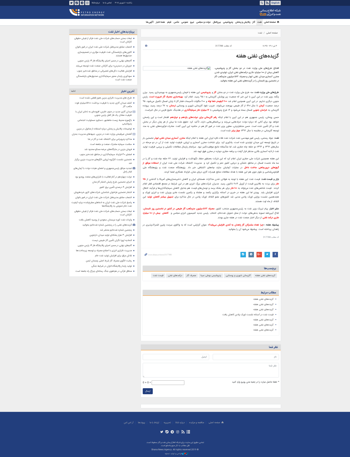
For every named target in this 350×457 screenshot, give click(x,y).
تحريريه (167, 423)
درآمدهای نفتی (175, 276)
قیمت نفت (158, 276)
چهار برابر (236, 131)
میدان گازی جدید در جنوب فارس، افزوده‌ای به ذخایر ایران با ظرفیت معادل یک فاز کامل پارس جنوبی (103, 113)
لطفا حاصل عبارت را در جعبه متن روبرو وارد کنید (255, 382)
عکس (176, 22)
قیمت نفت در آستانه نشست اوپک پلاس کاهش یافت (247, 314)
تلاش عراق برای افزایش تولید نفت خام (113, 256)
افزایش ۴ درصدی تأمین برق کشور (116, 187)
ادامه (73, 91)
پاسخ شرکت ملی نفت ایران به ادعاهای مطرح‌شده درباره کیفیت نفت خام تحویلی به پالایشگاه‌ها (101, 204)
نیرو (192, 22)
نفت (259, 22)
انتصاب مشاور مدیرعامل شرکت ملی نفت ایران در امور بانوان (103, 47)
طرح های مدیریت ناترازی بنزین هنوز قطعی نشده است (105, 98)
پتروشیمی (228, 22)
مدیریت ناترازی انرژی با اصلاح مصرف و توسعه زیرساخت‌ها (104, 250)
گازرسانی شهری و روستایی (238, 276)
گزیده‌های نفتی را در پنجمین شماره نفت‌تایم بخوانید (107, 225)
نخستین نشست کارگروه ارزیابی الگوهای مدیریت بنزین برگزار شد (103, 161)
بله (77, 3)
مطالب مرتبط (268, 292)
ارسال (147, 391)
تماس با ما (107, 3)
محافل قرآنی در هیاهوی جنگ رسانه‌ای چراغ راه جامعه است (103, 271)
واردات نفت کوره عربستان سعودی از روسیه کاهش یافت (105, 220)
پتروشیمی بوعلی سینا (211, 276)
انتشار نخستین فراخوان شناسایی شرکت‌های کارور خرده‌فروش (103, 192)
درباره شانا (96, 3)
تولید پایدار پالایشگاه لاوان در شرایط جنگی (111, 266)
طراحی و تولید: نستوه (173, 453)
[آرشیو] (188, 432)
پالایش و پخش (242, 22)
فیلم (169, 22)
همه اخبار (160, 22)
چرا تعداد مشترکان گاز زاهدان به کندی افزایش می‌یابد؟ (236, 225)
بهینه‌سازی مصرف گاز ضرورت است (166, 97)
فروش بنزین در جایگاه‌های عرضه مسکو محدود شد (108, 149)
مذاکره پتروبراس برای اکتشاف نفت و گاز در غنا (110, 139)
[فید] (183, 432)
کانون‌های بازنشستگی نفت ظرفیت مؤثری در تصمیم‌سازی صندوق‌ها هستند (105, 54)
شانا (258, 12)
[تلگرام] (172, 432)
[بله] (167, 432)
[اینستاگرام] (177, 432)
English (275, 3)
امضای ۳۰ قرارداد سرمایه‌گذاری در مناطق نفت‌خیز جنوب (105, 154)
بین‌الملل (217, 22)
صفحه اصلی (270, 22)
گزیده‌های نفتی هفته (257, 56)
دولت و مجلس (203, 22)
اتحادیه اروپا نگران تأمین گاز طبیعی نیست (112, 240)
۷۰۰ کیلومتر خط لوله (217, 101)
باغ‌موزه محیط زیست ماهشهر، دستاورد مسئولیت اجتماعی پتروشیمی (104, 122)
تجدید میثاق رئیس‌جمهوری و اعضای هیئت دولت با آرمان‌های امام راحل (102, 170)
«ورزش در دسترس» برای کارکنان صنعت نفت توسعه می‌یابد (104, 66)
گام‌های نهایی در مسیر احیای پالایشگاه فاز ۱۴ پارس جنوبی (105, 61)
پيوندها (141, 423)
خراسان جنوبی (260, 110)
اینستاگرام (87, 3)
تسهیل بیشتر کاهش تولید (160, 197)
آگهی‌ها (150, 22)
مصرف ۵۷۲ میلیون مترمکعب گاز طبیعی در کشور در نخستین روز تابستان (178, 209)
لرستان (173, 106)
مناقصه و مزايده (196, 423)
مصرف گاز (191, 276)
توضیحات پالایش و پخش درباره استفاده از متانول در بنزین (104, 129)
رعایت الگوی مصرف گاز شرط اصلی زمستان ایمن (109, 261)
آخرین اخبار (127, 91)
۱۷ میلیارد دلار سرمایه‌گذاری (196, 110)
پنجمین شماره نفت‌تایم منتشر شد (116, 230)
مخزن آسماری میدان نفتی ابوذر (169, 138)
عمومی (184, 22)
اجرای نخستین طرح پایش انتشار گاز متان (112, 182)
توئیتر (71, 3)
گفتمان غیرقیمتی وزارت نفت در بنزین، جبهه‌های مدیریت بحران (102, 134)
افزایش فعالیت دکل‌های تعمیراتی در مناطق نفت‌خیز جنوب (104, 71)
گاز (253, 22)
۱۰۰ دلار (234, 188)
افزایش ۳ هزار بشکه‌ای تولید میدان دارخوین (111, 235)
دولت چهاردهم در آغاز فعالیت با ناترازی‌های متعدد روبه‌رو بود (103, 177)
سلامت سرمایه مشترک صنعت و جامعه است (111, 144)
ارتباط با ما (154, 423)
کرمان (261, 106)
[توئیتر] (161, 432)
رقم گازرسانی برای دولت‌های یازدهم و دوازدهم (193, 117)
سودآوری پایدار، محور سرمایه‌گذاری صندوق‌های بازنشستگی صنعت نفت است (104, 78)
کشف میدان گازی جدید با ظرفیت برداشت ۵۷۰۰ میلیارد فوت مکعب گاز (103, 104)
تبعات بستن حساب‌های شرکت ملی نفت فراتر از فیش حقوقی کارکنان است (103, 40)
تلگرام (82, 3)
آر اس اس (128, 423)
